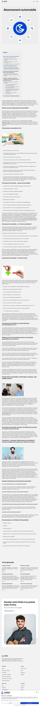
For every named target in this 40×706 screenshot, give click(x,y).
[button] (37, 1)
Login (34, 1)
